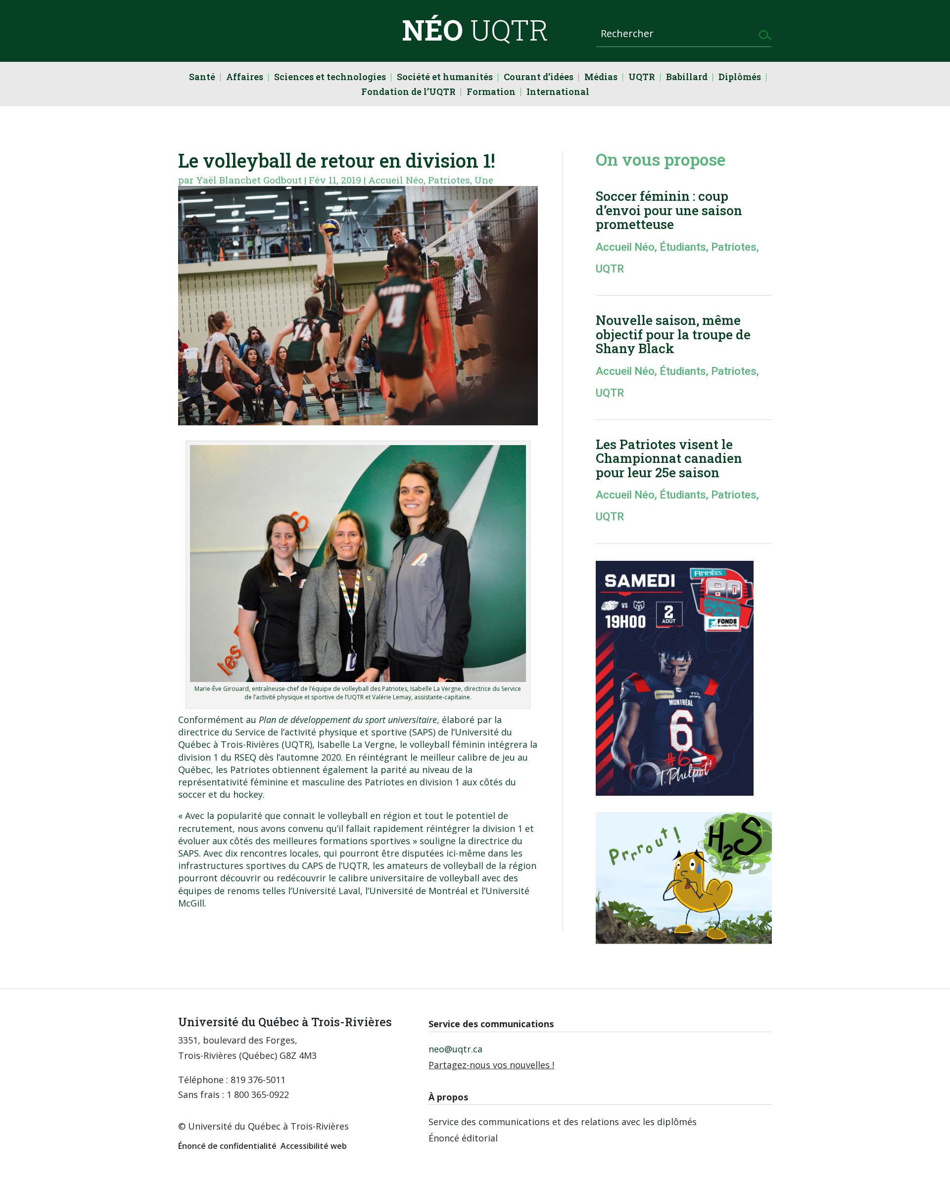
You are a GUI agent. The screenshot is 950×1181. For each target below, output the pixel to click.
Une (484, 180)
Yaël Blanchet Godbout (249, 180)
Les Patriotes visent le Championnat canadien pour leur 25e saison (669, 458)
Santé (202, 78)
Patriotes (449, 180)
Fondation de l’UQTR (408, 92)
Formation (491, 92)
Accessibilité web (314, 1145)
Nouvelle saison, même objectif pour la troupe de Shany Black (673, 334)
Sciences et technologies (330, 78)
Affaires (244, 78)
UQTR (641, 78)
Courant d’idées (538, 78)
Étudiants (683, 247)
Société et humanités (445, 78)
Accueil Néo (396, 180)
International (557, 92)
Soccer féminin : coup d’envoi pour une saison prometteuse (669, 209)
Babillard (687, 78)
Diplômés (739, 78)
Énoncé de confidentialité (227, 1145)
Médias (601, 78)
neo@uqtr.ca (455, 1049)
